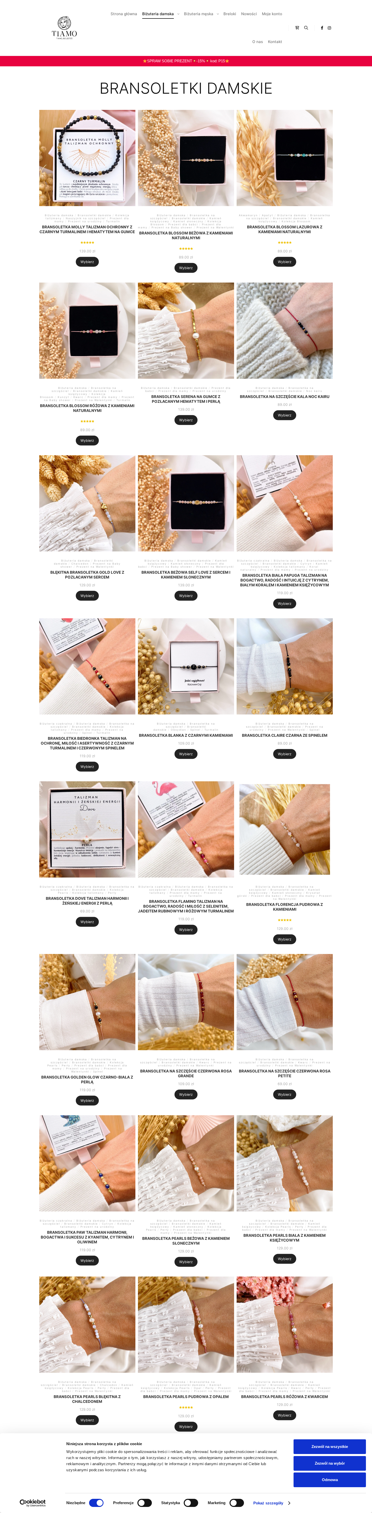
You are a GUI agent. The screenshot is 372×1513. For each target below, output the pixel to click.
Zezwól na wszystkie (330, 1446)
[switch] (144, 1503)
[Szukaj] (306, 28)
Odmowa (330, 1480)
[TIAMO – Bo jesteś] (64, 28)
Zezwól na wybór (330, 1463)
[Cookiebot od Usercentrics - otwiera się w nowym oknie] (33, 1503)
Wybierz (87, 262)
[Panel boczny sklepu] (297, 28)
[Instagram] (329, 28)
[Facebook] (322, 28)
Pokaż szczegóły (268, 1503)
